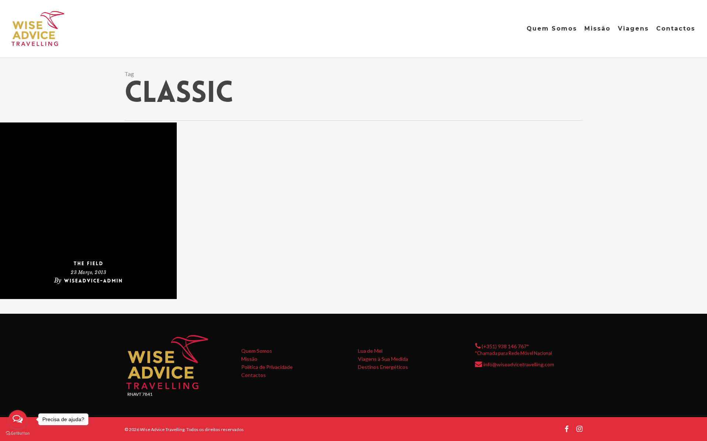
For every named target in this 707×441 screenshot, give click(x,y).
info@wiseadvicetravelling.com (518, 364)
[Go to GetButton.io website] (17, 433)
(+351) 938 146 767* (505, 346)
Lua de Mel (370, 350)
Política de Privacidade (267, 367)
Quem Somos (256, 350)
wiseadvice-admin (93, 280)
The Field (88, 263)
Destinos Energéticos (383, 367)
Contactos (253, 375)
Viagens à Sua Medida (383, 359)
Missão (249, 359)
